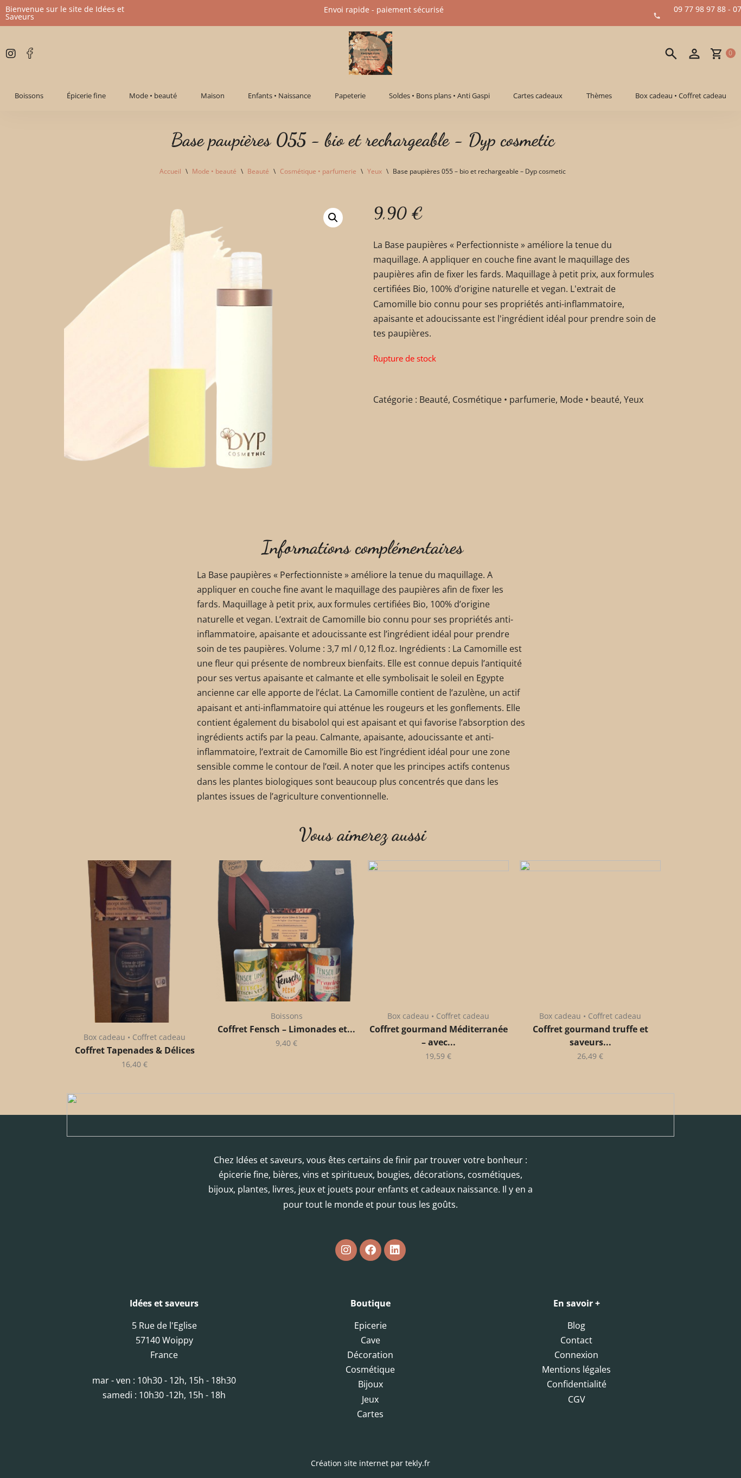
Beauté (258, 171)
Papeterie (350, 95)
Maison (213, 95)
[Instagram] (346, 1250)
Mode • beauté (153, 95)
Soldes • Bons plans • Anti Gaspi (439, 95)
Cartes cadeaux (538, 95)
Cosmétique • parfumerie (318, 171)
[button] (333, 217)
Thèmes (599, 95)
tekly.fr (417, 1463)
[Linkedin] (395, 1250)
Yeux (374, 171)
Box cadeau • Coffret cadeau (680, 95)
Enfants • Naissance (279, 95)
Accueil (170, 171)
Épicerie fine (86, 95)
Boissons (29, 95)
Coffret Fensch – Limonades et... (286, 1029)
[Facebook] (370, 1250)
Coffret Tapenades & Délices (135, 1050)
